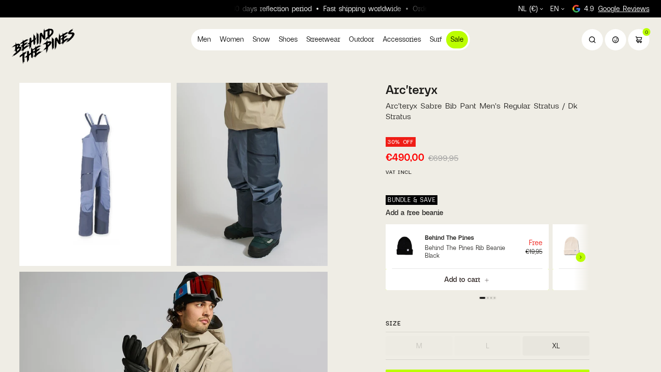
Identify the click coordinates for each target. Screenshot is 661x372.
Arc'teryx (411, 89)
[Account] (615, 39)
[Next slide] (581, 257)
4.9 (616, 8)
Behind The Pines (449, 237)
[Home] (43, 45)
